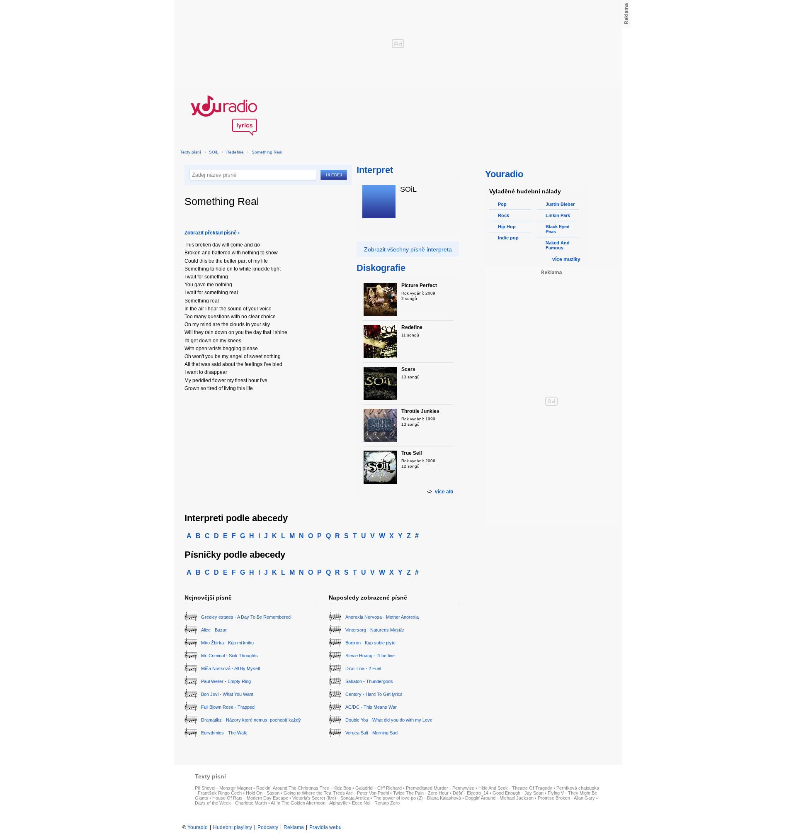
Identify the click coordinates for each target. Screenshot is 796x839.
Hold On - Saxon (262, 792)
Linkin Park (558, 215)
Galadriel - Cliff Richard (378, 787)
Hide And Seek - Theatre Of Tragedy (515, 787)
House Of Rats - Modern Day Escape (250, 797)
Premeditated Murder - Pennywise (440, 787)
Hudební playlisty (232, 827)
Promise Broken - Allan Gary (566, 797)
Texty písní (190, 152)
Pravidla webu (325, 827)
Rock (503, 215)
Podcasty (267, 827)
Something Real (267, 152)
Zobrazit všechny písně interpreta (408, 249)
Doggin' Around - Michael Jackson (499, 797)
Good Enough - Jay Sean (518, 792)
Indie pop (508, 237)
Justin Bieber (560, 204)
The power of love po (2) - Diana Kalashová (417, 797)
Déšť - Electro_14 (470, 792)
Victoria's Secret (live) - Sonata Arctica (330, 797)
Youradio (197, 827)
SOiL (213, 152)
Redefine (235, 152)
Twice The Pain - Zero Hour (421, 792)
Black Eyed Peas (558, 229)
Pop (502, 204)
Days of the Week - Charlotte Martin (231, 802)
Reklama (294, 827)
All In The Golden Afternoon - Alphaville (309, 802)
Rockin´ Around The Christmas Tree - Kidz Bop (303, 787)
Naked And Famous (558, 245)
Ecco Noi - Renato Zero (376, 802)
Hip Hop (507, 226)
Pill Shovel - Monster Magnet (223, 787)
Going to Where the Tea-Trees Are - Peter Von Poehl (336, 792)
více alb (444, 492)
